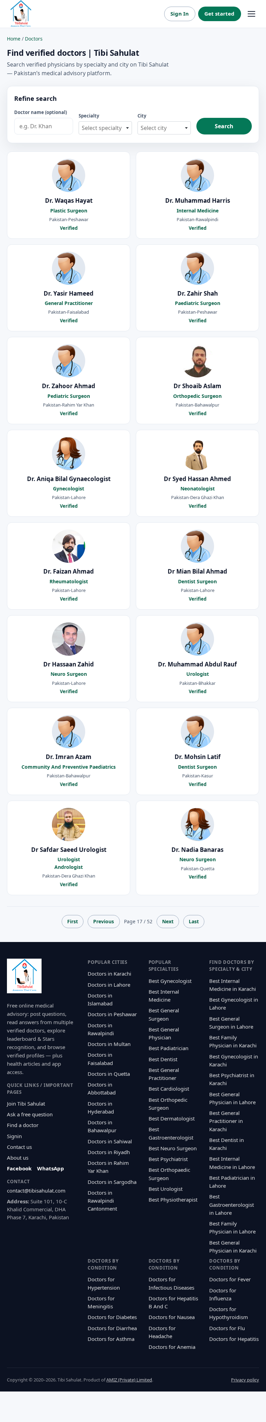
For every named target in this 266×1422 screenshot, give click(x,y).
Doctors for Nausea (172, 1317)
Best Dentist (163, 1059)
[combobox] (105, 127)
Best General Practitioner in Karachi (226, 1121)
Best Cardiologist (169, 1088)
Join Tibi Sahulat (26, 1103)
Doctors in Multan (109, 1043)
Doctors (34, 38)
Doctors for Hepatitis (234, 1338)
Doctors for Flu (227, 1328)
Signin (14, 1136)
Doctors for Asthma (111, 1338)
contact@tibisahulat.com (36, 1190)
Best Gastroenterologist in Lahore (231, 1204)
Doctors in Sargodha (112, 1181)
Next (168, 921)
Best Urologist (166, 1188)
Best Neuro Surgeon (173, 1148)
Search (224, 126)
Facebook (19, 1168)
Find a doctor (22, 1125)
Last (194, 921)
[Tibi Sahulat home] (21, 14)
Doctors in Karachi (109, 973)
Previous (103, 921)
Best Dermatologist (172, 1118)
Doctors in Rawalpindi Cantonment (102, 1200)
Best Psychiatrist (168, 1158)
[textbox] (105, 128)
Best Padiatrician (168, 1048)
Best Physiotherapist (173, 1199)
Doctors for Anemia (172, 1346)
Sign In (179, 13)
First (72, 921)
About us (17, 1157)
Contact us (19, 1146)
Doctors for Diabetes (112, 1317)
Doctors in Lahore (109, 984)
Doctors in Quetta (109, 1073)
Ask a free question (30, 1114)
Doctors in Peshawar (112, 1014)
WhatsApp (50, 1168)
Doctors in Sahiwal (110, 1141)
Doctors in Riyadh (109, 1152)
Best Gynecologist (170, 980)
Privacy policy (245, 1380)
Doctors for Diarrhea (112, 1328)
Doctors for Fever (230, 1279)
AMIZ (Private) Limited (129, 1380)
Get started (219, 13)
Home (13, 38)
